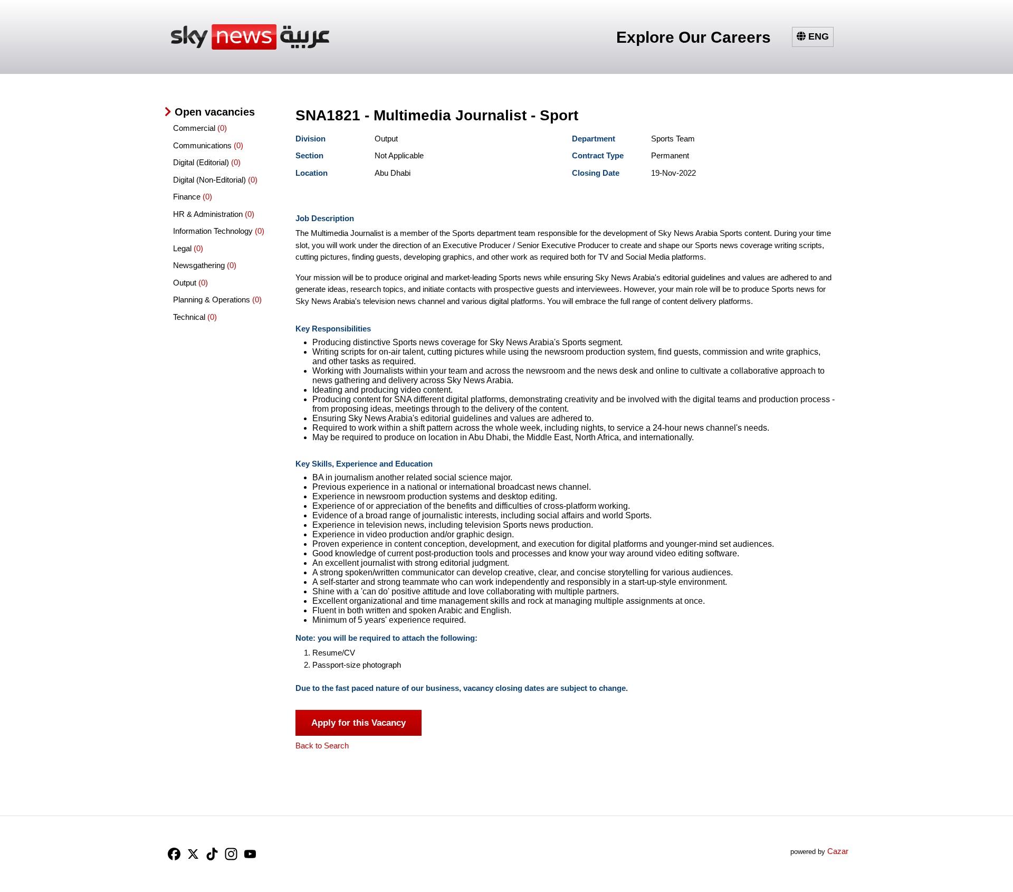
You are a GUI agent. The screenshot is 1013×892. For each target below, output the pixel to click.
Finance (188, 196)
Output (185, 282)
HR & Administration (209, 214)
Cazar (837, 851)
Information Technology (214, 230)
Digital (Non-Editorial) (210, 179)
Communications (203, 145)
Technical (190, 316)
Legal (183, 248)
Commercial (195, 128)
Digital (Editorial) (202, 162)
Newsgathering (200, 265)
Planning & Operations (212, 299)
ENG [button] (817, 36)
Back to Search (322, 745)
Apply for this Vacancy (358, 723)
